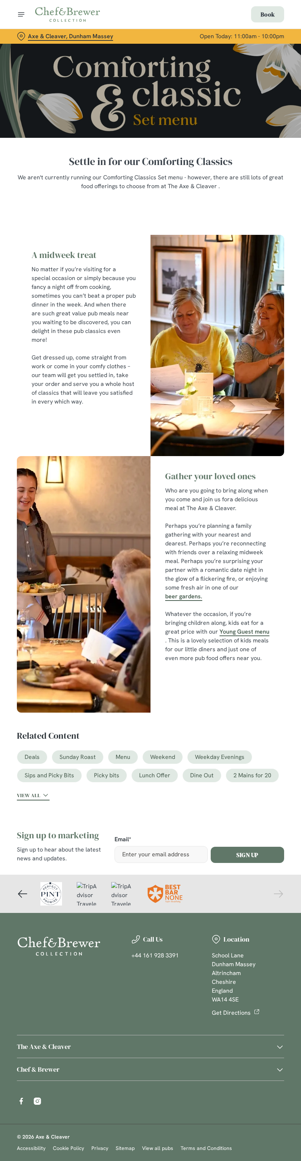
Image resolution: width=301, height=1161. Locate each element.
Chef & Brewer (38, 1069)
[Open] (21, 14)
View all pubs (157, 1148)
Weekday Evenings (219, 757)
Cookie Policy (68, 1148)
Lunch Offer (154, 775)
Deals (32, 757)
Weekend (162, 757)
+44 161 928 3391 (155, 955)
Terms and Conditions (206, 1148)
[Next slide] (278, 894)
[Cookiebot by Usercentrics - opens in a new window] (260, 498)
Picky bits (106, 775)
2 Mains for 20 (252, 775)
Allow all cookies (245, 656)
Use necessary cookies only (149, 656)
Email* (123, 839)
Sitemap (125, 1148)
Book (267, 14)
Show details (261, 633)
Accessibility (31, 1148)
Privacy (99, 1148)
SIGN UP (247, 855)
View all (28, 795)
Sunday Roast (77, 757)
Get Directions (231, 1013)
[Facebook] (21, 1101)
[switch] (113, 606)
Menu (123, 757)
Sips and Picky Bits (49, 775)
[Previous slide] (23, 894)
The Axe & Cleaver (44, 1046)
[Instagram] (37, 1101)
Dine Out (202, 775)
